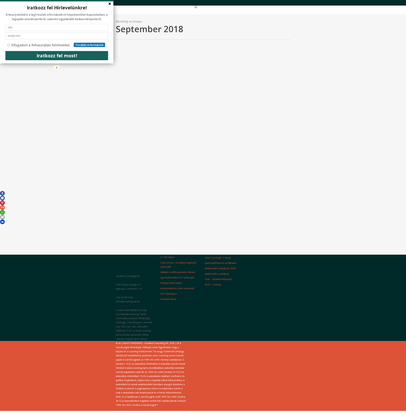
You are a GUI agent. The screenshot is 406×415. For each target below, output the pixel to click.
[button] (203, 413)
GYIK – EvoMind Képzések (218, 279)
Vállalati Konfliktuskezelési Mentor (177, 272)
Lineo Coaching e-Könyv (218, 257)
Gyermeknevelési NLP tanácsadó (177, 277)
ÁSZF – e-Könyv (213, 284)
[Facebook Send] (2, 198)
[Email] (2, 217)
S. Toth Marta (167, 257)
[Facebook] (2, 193)
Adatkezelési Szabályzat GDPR (220, 268)
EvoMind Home (168, 299)
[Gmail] (2, 207)
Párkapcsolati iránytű (171, 282)
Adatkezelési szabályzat (217, 273)
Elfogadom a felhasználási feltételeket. (41, 45)
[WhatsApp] (2, 212)
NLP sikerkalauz (168, 293)
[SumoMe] (2, 221)
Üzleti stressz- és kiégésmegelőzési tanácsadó (178, 264)
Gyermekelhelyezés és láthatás (220, 262)
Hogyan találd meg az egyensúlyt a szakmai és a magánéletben (138, 293)
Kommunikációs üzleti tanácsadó (177, 288)
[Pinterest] (2, 202)
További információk (89, 45)
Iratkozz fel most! (56, 55)
